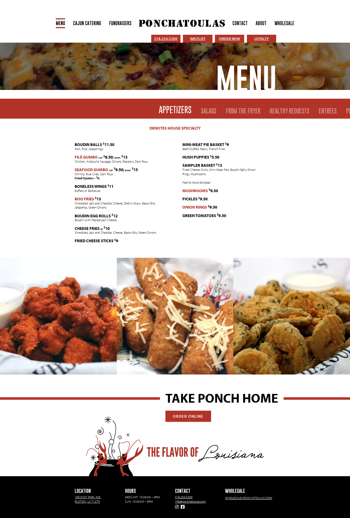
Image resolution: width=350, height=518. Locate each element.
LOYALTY (261, 38)
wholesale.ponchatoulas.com (248, 498)
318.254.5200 (165, 38)
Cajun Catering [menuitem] (87, 23)
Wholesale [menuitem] (284, 23)
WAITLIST (197, 38)
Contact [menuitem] (240, 23)
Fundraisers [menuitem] (120, 23)
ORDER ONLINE (188, 416)
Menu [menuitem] (60, 23)
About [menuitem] (261, 23)
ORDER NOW (229, 38)
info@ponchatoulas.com (190, 501)
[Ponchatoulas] (182, 23)
